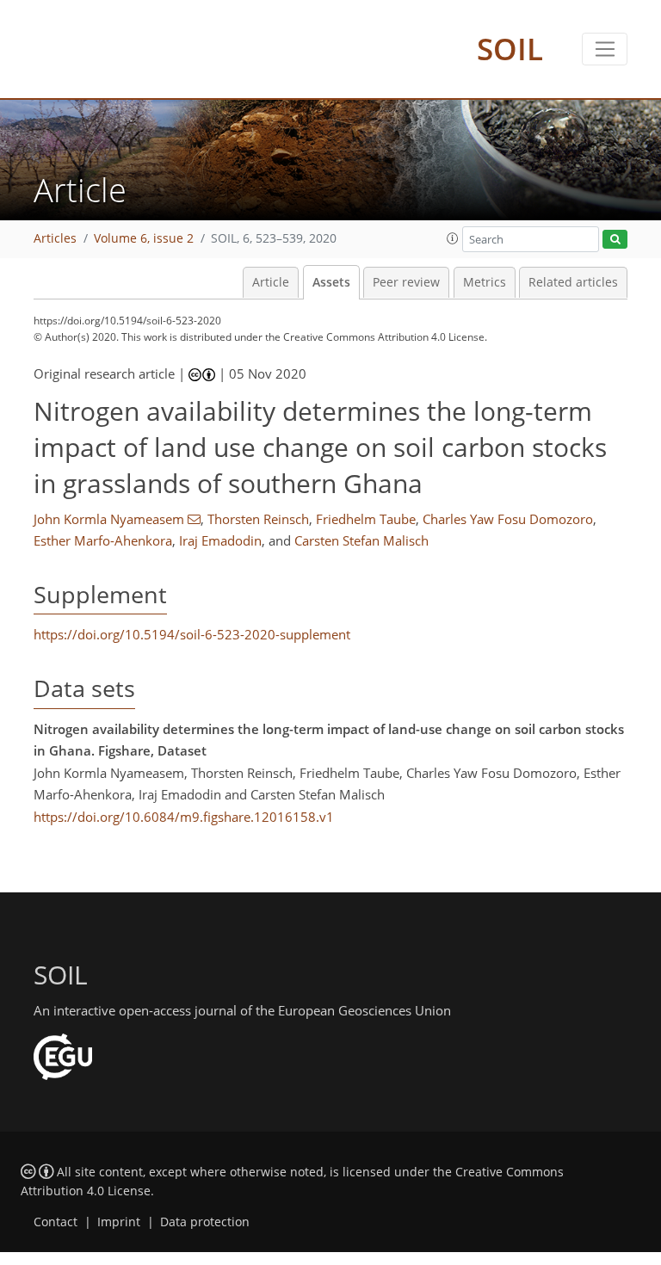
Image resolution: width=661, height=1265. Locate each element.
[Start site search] (614, 240)
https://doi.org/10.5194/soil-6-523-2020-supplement (192, 634)
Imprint (118, 1222)
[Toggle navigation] (604, 49)
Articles (55, 238)
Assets (331, 282)
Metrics (484, 282)
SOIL (510, 48)
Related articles (573, 282)
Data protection (205, 1222)
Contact (55, 1222)
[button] (453, 238)
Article (270, 282)
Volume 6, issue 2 (144, 238)
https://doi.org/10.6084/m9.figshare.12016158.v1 (184, 816)
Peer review (406, 282)
